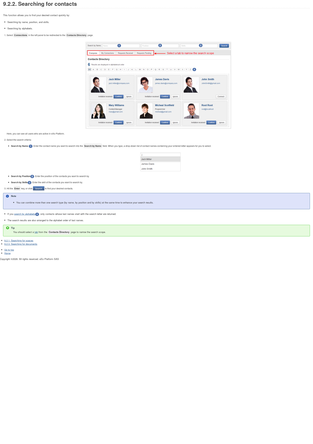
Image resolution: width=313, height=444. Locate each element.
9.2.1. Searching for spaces (18, 240)
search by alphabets (24, 214)
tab (36, 232)
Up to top (9, 249)
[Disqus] (156, 306)
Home (7, 253)
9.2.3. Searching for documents (20, 244)
